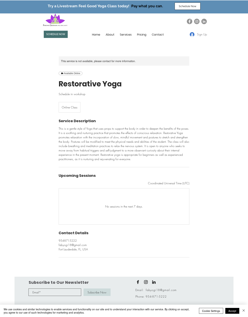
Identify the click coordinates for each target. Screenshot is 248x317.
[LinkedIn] (204, 21)
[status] (168, 183)
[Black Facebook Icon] (137, 282)
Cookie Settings (211, 311)
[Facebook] (189, 21)
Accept (232, 311)
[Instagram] (197, 21)
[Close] (243, 311)
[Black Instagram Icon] (145, 282)
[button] (110, 35)
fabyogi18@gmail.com (161, 290)
